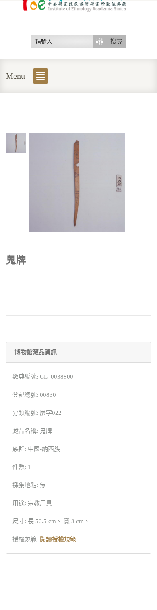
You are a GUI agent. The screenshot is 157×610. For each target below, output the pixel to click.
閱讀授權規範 (58, 539)
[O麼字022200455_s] (16, 142)
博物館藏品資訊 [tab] (35, 352)
